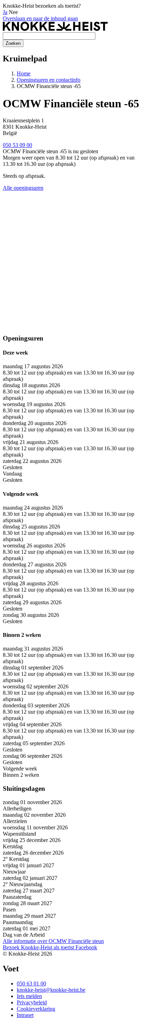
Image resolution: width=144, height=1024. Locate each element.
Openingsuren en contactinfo (48, 80)
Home (23, 73)
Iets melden (29, 996)
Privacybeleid (32, 1002)
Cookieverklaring (36, 1009)
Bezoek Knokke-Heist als (38, 947)
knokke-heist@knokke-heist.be (51, 990)
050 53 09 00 (17, 145)
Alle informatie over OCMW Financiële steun (53, 941)
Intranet (25, 1015)
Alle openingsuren (23, 188)
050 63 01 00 (31, 983)
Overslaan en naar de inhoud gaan (40, 18)
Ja (5, 12)
